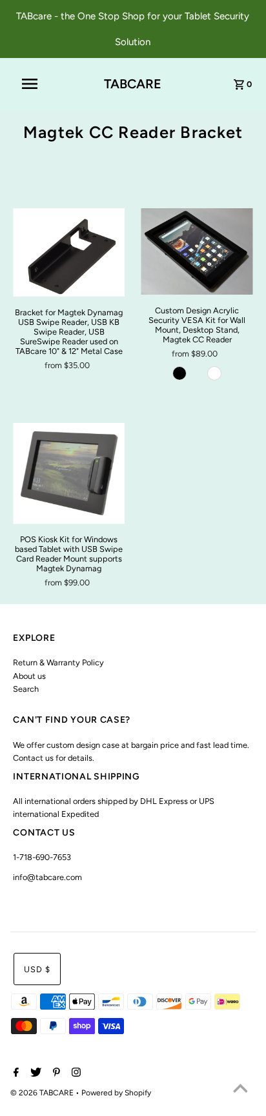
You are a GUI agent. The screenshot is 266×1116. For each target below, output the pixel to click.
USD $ (37, 969)
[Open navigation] (36, 84)
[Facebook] (14, 1073)
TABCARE (132, 84)
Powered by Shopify (116, 1092)
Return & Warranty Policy (58, 662)
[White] (214, 373)
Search (26, 689)
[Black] (179, 373)
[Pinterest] (55, 1073)
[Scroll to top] (240, 1090)
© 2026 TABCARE (43, 1092)
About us (29, 676)
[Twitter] (34, 1073)
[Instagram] (74, 1073)
